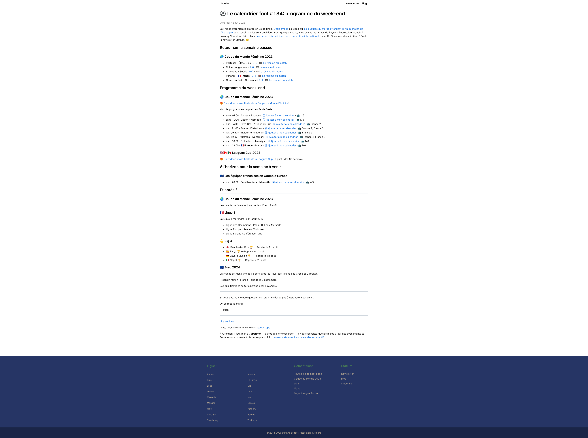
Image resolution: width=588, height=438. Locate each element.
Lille (249, 385)
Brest (209, 380)
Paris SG (211, 414)
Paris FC (251, 408)
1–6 (251, 67)
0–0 (255, 62)
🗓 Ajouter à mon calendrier (278, 115)
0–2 (251, 71)
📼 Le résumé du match (273, 62)
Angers (210, 374)
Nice (209, 408)
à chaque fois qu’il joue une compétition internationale (288, 36)
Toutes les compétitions (308, 373)
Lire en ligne (227, 321)
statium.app (263, 327)
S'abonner (347, 383)
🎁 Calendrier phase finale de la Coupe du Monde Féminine (254, 103)
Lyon (249, 391)
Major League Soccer (306, 393)
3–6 (254, 75)
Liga (296, 383)
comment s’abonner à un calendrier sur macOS (297, 337)
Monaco (211, 403)
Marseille (211, 397)
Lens (209, 385)
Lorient (210, 391)
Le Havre (252, 380)
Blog (364, 3)
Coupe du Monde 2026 (307, 378)
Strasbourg (213, 420)
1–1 (261, 80)
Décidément (281, 28)
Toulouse (252, 420)
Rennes (251, 414)
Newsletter (352, 3)
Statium (225, 3)
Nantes (251, 403)
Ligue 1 (298, 388)
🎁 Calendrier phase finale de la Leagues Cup (246, 159)
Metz (250, 397)
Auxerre (251, 374)
